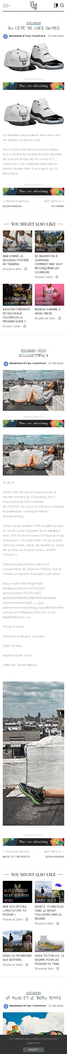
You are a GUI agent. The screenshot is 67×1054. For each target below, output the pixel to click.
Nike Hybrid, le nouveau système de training (16, 260)
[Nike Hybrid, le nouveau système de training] (17, 241)
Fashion (21, 298)
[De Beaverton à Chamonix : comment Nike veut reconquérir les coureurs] (49, 241)
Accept (34, 1049)
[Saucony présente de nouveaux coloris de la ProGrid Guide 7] (17, 295)
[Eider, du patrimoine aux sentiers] (17, 941)
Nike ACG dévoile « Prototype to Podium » (15, 910)
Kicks (8, 895)
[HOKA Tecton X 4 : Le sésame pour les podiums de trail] (49, 941)
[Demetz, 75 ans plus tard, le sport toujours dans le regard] (49, 892)
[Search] (62, 5)
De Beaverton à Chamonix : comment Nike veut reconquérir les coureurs (49, 264)
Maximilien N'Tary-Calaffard (27, 35)
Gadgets (43, 298)
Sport (8, 250)
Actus (8, 245)
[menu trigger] (7, 5)
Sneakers (33, 23)
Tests (51, 250)
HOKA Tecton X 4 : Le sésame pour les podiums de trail (49, 959)
